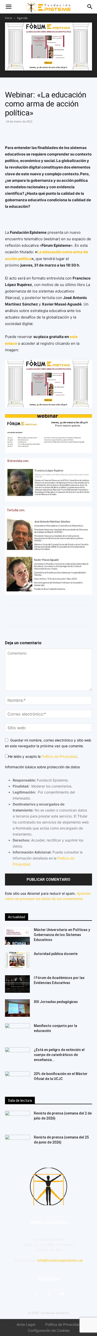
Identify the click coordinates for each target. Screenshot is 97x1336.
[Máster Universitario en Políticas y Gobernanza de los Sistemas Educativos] (17, 936)
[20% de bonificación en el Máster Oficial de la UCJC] (17, 1080)
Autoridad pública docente (56, 954)
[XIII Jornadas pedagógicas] (17, 1008)
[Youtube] (62, 1294)
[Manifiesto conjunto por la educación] (17, 1032)
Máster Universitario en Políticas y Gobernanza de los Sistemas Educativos (62, 935)
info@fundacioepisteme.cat (60, 1260)
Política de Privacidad (59, 756)
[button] (8, 7)
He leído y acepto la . (43, 756)
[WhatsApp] (21, 133)
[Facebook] (10, 133)
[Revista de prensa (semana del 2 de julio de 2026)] (17, 1119)
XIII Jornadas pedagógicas (56, 1002)
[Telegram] (44, 133)
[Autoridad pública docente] (17, 960)
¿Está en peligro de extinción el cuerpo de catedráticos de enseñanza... (59, 1055)
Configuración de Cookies (49, 1330)
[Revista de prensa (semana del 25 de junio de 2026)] (17, 1143)
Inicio (8, 18)
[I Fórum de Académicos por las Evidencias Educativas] (17, 984)
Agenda (22, 18)
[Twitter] (33, 133)
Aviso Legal (26, 1324)
